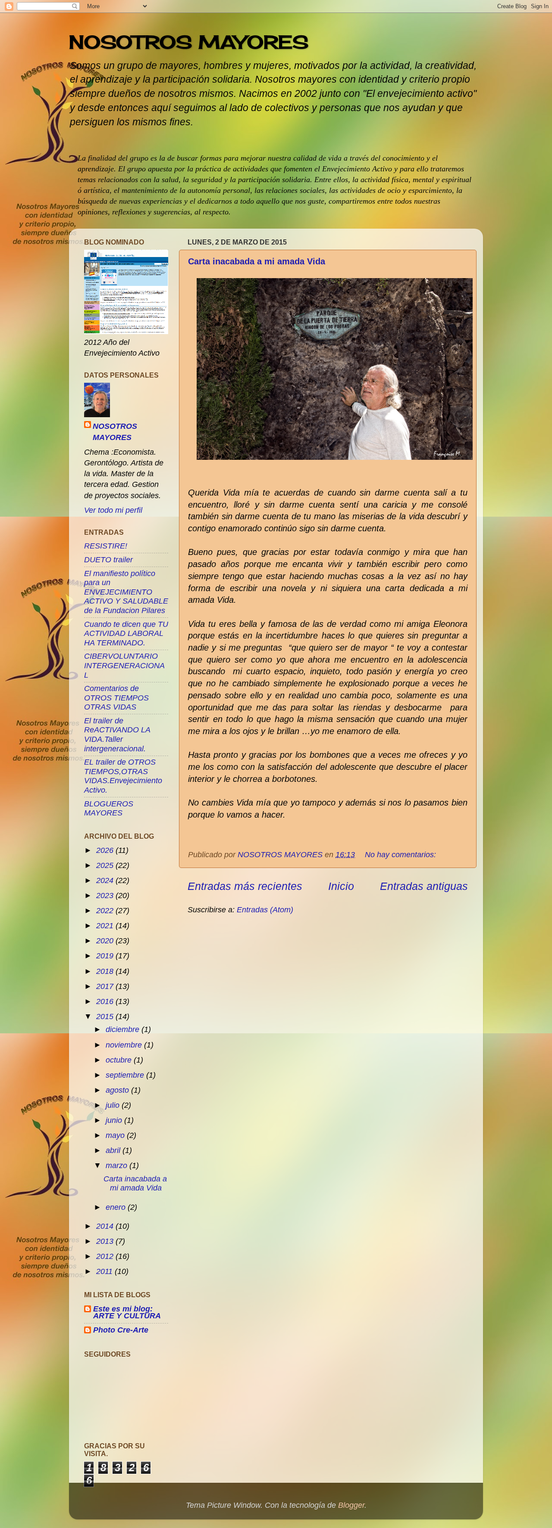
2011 (105, 1271)
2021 (106, 925)
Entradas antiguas (424, 886)
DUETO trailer (108, 559)
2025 (106, 865)
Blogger (351, 1505)
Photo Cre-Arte (120, 1330)
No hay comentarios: (401, 854)
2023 (106, 895)
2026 (106, 850)
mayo (116, 1135)
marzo (117, 1165)
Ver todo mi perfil (113, 510)
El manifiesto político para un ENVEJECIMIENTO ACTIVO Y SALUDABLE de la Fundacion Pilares (126, 592)
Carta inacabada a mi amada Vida (256, 261)
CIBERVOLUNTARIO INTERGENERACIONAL (124, 665)
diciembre (123, 1029)
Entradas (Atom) (265, 909)
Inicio (341, 886)
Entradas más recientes (245, 886)
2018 (106, 971)
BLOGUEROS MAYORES (108, 809)
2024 (106, 880)
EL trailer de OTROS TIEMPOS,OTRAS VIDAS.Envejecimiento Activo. (123, 776)
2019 (106, 956)
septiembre (126, 1075)
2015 (106, 1016)
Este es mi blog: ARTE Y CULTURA (127, 1312)
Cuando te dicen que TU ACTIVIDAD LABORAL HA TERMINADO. (126, 633)
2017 (106, 986)
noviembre (125, 1045)
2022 (106, 910)
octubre (120, 1060)
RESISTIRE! (105, 546)
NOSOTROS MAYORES (188, 42)
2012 (106, 1256)
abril (114, 1150)
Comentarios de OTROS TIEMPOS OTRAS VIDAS (116, 697)
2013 (106, 1241)
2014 (106, 1226)
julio (114, 1105)
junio (115, 1120)
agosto (118, 1090)
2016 (106, 1001)
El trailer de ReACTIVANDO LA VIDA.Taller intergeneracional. (117, 734)
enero (117, 1207)
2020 (106, 940)
